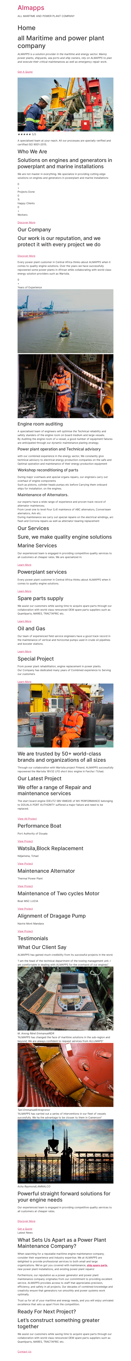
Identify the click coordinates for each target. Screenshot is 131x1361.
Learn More (24, 564)
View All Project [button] (27, 818)
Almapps (31, 8)
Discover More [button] (26, 222)
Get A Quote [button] (25, 71)
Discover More (26, 1221)
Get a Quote (25, 1228)
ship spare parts (97, 1265)
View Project (25, 841)
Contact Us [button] (24, 1351)
